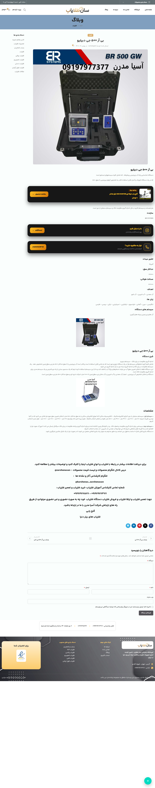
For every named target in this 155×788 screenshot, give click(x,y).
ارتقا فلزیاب (125, 499)
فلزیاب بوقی (20, 56)
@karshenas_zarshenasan (89, 482)
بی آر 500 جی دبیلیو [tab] (142, 351)
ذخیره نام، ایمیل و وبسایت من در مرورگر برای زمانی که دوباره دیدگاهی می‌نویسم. (123, 607)
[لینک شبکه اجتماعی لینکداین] (133, 525)
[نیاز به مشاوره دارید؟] (90, 247)
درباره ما (107, 647)
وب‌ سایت (150, 597)
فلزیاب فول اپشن (69, 661)
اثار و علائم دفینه (18, 40)
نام (151, 587)
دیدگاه (150, 561)
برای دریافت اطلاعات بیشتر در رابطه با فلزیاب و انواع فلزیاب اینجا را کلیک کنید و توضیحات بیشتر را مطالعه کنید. (90, 464)
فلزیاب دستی (19, 64)
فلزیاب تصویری (19, 60)
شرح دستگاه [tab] (147, 356)
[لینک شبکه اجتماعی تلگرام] (128, 525)
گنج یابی (90, 511)
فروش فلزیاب (109, 499)
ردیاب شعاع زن (19, 48)
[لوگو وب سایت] (78, 10)
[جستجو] (24, 9)
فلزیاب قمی (71, 658)
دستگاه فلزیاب (94, 499)
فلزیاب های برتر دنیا (90, 517)
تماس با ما (106, 649)
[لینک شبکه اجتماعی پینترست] (139, 525)
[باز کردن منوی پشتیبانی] (148, 781)
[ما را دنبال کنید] (90, 230)
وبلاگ (108, 652)
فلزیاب (75, 26)
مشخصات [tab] (148, 411)
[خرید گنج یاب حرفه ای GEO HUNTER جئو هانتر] (90, 194)
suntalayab (92, 46)
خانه (81, 26)
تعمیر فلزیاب (64, 488)
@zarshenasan (62, 470)
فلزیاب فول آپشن (18, 68)
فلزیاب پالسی (70, 652)
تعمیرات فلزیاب (19, 44)
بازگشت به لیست (90, 538)
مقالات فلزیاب (19, 72)
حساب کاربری (105, 655)
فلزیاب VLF (71, 649)
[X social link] (145, 525)
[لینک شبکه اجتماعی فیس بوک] (151, 525)
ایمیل (86, 587)
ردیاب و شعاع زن (69, 647)
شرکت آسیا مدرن (92, 505)
